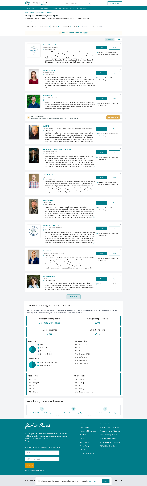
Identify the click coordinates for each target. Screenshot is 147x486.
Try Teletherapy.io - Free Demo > (110, 442)
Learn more (92, 481)
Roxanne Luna (47, 251)
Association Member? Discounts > (110, 431)
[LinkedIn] (121, 481)
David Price (46, 126)
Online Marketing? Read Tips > (109, 435)
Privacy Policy (84, 446)
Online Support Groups (87, 453)
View (114, 48)
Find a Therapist (31, 8)
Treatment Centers (81, 8)
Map (119, 39)
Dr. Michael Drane (48, 200)
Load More (73, 297)
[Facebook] (116, 481)
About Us (83, 435)
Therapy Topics (56, 8)
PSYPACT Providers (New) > (109, 446)
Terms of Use (84, 442)
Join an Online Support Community (105, 413)
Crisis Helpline (84, 427)
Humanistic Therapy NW (51, 225)
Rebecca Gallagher (49, 276)
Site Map (83, 450)
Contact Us (83, 438)
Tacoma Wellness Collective (52, 45)
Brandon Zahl (47, 96)
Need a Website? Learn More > (109, 438)
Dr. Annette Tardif (49, 70)
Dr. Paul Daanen (48, 175)
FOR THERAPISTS (114, 3)
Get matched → (113, 117)
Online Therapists (68, 8)
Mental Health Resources (88, 431)
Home (26, 12)
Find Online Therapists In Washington (41, 413)
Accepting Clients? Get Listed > (110, 427)
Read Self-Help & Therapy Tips (73, 413)
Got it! (105, 481)
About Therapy (44, 8)
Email (101, 48)
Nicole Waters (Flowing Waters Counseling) (57, 149)
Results (110, 39)
